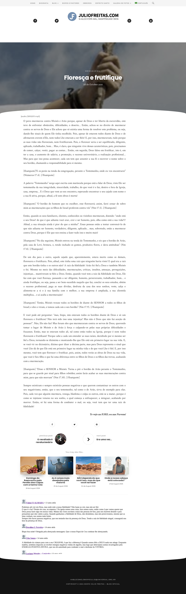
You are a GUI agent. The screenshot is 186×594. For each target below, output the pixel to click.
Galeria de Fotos (121, 3)
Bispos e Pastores (70, 3)
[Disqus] (74, 530)
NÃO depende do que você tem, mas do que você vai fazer (88, 480)
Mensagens (92, 71)
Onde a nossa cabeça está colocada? (116, 479)
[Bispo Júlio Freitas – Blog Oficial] (93, 23)
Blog (54, 3)
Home (32, 3)
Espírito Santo (102, 3)
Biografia (43, 3)
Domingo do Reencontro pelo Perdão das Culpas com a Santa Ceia (33, 481)
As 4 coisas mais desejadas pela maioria (60, 480)
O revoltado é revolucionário (44, 441)
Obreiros (87, 3)
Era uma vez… (104, 439)
